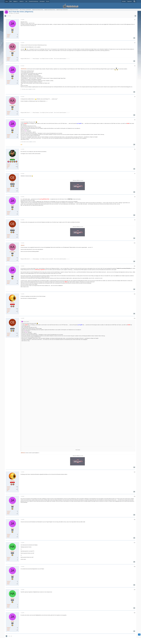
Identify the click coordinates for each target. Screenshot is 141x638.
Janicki (11, 13)
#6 (134, 149)
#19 (134, 589)
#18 (134, 566)
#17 (134, 542)
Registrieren (129, 1)
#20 (134, 612)
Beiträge (8, 83)
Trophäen (8, 35)
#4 (134, 96)
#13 (134, 318)
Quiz (7, 167)
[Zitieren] (134, 38)
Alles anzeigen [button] (78, 449)
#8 (134, 196)
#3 (134, 65)
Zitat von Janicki (26, 321)
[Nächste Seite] (10, 16)
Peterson (23, 452)
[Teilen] (135, 16)
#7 (134, 173)
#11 (134, 266)
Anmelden (124, 1)
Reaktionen (8, 34)
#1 (134, 19)
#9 (134, 219)
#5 (134, 119)
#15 (134, 496)
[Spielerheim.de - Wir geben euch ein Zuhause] (70, 6)
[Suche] (134, 1)
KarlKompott (24, 68)
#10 (134, 242)
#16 (134, 519)
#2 (134, 42)
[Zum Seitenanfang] (139, 635)
